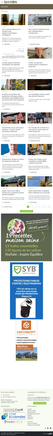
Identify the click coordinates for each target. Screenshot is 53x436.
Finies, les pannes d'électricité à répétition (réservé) (38, 64)
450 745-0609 (6, 395)
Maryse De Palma (31, 412)
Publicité (29, 415)
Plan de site (30, 421)
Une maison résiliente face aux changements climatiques (39, 31)
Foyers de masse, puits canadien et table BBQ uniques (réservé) (38, 161)
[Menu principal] (2, 2)
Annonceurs (30, 418)
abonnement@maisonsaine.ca (9, 396)
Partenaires (30, 417)
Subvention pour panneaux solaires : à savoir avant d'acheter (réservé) (13, 129)
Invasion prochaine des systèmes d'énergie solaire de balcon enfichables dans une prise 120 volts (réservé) (13, 97)
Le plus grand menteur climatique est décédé (11, 64)
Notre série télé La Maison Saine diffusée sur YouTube (39, 192)
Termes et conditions (32, 423)
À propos (29, 409)
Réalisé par (45, 433)
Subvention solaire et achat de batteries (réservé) (13, 160)
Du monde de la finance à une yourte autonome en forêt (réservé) (39, 129)
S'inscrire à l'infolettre (26, 211)
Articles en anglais (31, 410)
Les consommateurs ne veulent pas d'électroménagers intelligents (11, 32)
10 (48, 206)
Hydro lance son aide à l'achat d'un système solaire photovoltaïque (13, 192)
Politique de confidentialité (33, 425)
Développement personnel (33, 413)
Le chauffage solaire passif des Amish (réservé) (39, 95)
